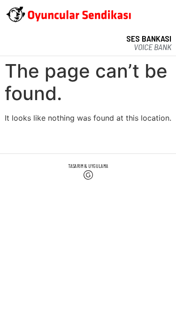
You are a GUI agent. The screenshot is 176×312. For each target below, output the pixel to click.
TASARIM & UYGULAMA (88, 166)
